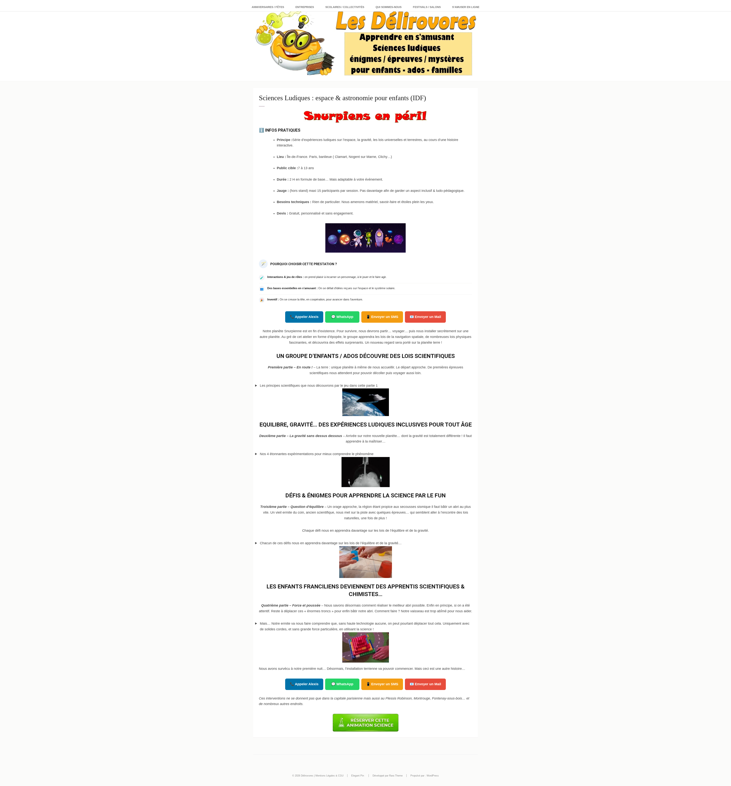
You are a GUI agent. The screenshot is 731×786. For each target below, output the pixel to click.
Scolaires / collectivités (344, 7)
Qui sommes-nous (388, 7)
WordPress (433, 775)
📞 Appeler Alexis (304, 317)
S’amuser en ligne (465, 7)
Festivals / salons (427, 7)
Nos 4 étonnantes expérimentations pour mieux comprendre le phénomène (316, 454)
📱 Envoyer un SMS (382, 317)
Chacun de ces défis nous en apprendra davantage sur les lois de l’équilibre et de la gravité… (331, 543)
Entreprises (304, 7)
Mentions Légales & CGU (329, 775)
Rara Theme (396, 775)
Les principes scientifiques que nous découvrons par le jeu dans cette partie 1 (319, 385)
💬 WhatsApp (342, 317)
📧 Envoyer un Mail (425, 317)
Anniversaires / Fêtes (268, 7)
